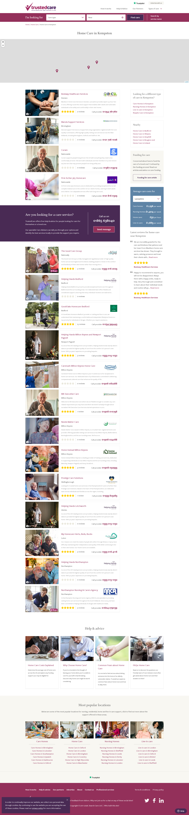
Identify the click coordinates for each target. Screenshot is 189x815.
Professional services (105, 789)
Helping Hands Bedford (72, 279)
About (79, 789)
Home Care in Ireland (141, 143)
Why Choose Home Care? (75, 665)
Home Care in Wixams (142, 133)
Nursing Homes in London (112, 763)
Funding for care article (147, 177)
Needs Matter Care (70, 421)
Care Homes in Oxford (42, 763)
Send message (104, 229)
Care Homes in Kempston (143, 103)
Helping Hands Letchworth (73, 506)
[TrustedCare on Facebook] (154, 800)
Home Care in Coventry (77, 756)
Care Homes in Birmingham (42, 747)
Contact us (89, 789)
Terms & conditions (142, 789)
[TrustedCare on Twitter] (147, 800)
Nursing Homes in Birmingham (112, 747)
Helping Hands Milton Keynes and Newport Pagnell (81, 336)
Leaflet (186, 82)
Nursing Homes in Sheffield (112, 750)
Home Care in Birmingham (77, 753)
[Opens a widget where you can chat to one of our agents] (181, 811)
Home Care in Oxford (77, 747)
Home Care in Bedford (142, 130)
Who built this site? (111, 805)
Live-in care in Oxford (147, 753)
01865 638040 (104, 220)
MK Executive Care (70, 393)
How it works (106, 8)
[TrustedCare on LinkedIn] (161, 800)
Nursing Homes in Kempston (144, 106)
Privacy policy (158, 789)
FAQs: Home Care (141, 665)
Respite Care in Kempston (143, 112)
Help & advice (44, 789)
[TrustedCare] (40, 6)
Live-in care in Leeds (147, 759)
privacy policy (37, 808)
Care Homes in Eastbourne (42, 759)
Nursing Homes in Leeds (112, 753)
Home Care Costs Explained (41, 665)
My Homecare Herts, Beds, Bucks (76, 534)
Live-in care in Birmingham (147, 750)
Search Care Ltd (95, 805)
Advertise (70, 789)
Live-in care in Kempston (143, 109)
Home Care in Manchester (77, 763)
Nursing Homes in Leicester (112, 759)
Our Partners (138, 8)
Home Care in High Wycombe (77, 759)
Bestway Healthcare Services (74, 93)
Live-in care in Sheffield (147, 763)
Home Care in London (77, 750)
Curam (64, 150)
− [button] (3, 45)
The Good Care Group (71, 251)
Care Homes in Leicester (42, 750)
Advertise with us (156, 3)
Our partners (58, 789)
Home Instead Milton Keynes (74, 449)
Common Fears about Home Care (111, 667)
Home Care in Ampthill (142, 136)
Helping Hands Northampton (74, 562)
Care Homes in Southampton (42, 753)
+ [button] (3, 42)
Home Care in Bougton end (144, 140)
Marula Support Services (72, 121)
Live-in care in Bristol (147, 756)
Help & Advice (121, 8)
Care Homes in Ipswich (42, 756)
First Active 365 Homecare (73, 178)
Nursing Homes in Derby (112, 756)
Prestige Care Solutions (72, 477)
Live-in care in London (147, 747)
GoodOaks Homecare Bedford (75, 306)
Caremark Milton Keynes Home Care (78, 365)
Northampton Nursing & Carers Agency (79, 590)
